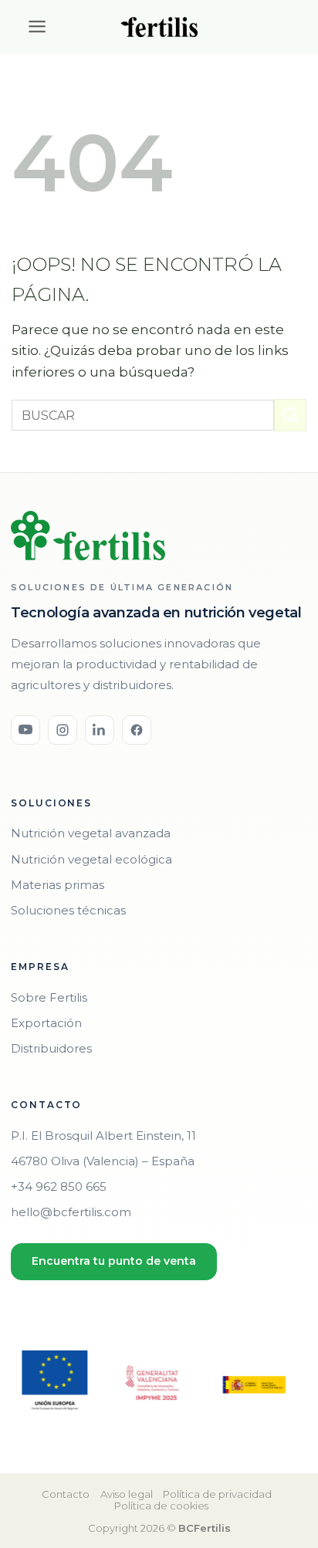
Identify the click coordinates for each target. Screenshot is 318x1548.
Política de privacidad (217, 1494)
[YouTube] (25, 730)
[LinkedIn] (99, 730)
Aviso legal (126, 1494)
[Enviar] (290, 415)
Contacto (66, 1494)
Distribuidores (51, 1048)
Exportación (46, 1023)
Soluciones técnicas (68, 910)
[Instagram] (62, 730)
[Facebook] (136, 730)
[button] (29, 26)
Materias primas (57, 884)
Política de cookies (161, 1505)
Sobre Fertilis (49, 997)
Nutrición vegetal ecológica (91, 859)
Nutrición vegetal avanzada (91, 833)
